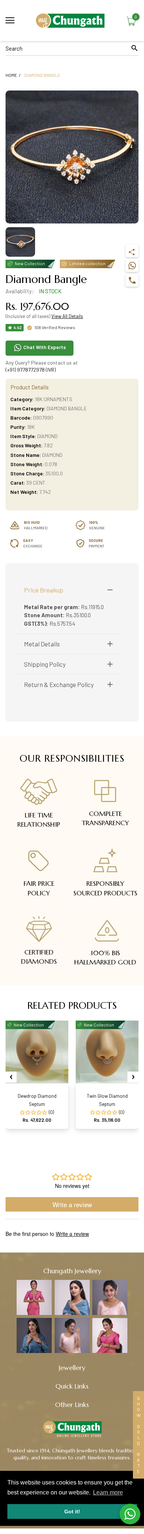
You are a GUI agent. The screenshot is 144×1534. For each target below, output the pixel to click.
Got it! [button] (72, 1511)
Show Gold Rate (138, 1434)
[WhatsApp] (132, 265)
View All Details (67, 316)
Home (11, 75)
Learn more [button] (108, 1492)
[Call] (132, 280)
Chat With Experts (44, 347)
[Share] (132, 250)
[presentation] (11, 1077)
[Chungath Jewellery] (72, 20)
